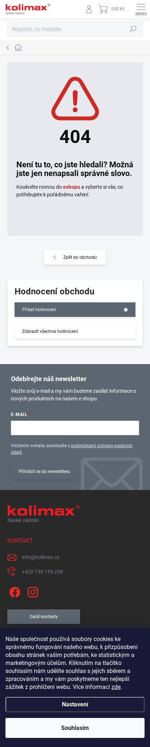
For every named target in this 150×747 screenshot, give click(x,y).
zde (116, 686)
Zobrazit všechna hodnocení (50, 331)
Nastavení (75, 704)
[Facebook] (13, 590)
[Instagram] (31, 590)
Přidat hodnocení (39, 309)
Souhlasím (75, 727)
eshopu (71, 187)
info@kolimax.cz (40, 557)
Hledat (133, 29)
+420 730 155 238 (42, 572)
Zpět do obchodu (80, 257)
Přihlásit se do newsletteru (44, 471)
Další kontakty (44, 616)
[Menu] (141, 9)
